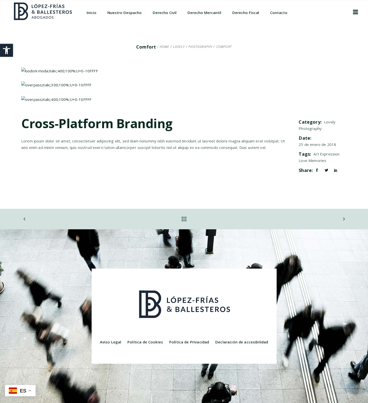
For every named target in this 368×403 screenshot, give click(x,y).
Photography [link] (200, 46)
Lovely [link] (179, 46)
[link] (6, 50)
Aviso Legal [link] (110, 341)
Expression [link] (330, 153)
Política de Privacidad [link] (189, 341)
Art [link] (316, 153)
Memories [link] (317, 160)
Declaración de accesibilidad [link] (241, 341)
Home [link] (164, 46)
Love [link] (303, 160)
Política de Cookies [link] (145, 341)
